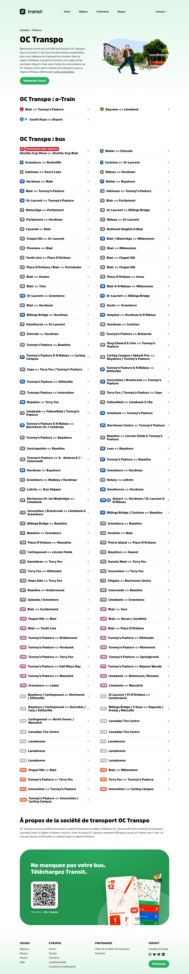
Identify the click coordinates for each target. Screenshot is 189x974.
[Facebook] (158, 954)
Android (54, 912)
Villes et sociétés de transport (112, 948)
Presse (24, 957)
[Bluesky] (154, 954)
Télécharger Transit (34, 80)
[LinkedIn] (163, 954)
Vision (67, 11)
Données (100, 953)
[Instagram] (150, 954)
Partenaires (103, 11)
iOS (45, 912)
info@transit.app (158, 948)
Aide (22, 962)
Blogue (121, 11)
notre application (64, 71)
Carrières (54, 957)
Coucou (25, 943)
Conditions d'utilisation (62, 966)
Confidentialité (57, 962)
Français (160, 11)
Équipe (53, 953)
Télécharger (159, 964)
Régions (83, 11)
